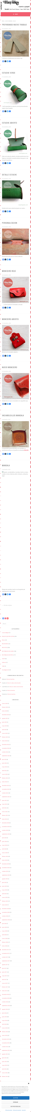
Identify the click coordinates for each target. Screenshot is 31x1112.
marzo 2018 (4, 938)
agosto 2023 (5, 718)
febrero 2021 (5, 815)
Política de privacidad (17, 1110)
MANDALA (6, 465)
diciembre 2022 (5, 744)
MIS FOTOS (4, 647)
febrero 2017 (5, 987)
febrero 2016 (5, 1031)
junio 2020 (4, 841)
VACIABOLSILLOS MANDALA (13, 415)
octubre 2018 (5, 916)
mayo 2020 (4, 845)
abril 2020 (4, 849)
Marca (3, 640)
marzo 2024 (4, 703)
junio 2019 (4, 886)
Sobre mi (4, 662)
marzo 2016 (4, 1028)
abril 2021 (4, 808)
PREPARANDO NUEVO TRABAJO (14, 24)
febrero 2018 (5, 942)
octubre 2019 (5, 871)
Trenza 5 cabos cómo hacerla (14, 683)
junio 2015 (4, 1061)
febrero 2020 (5, 856)
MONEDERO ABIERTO (10, 319)
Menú (16, 14)
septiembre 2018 (6, 919)
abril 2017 (4, 979)
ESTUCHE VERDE (8, 72)
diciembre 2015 (5, 1039)
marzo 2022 (4, 774)
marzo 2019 (4, 897)
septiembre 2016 (6, 1005)
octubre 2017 (5, 957)
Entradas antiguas (7, 605)
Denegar (15, 1102)
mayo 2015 (4, 1065)
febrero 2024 (5, 707)
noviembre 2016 (5, 998)
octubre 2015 (5, 1046)
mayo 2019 (4, 890)
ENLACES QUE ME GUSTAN (8, 636)
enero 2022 (4, 781)
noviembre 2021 (5, 789)
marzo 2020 (4, 852)
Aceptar (15, 1098)
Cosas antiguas (5, 632)
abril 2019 (4, 893)
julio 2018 (4, 923)
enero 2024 (4, 711)
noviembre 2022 (5, 748)
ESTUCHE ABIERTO (9, 122)
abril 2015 (4, 1069)
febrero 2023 (5, 737)
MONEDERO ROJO (9, 271)
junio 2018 (4, 927)
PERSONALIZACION (9, 222)
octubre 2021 (5, 793)
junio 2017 (4, 972)
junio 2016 (4, 1016)
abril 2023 (4, 729)
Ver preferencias (15, 1106)
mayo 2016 (4, 1020)
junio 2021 (4, 800)
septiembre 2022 (6, 755)
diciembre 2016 (5, 994)
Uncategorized (5, 670)
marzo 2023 (4, 733)
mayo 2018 (4, 931)
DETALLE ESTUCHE (9, 174)
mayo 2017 (4, 975)
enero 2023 (4, 740)
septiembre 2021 (6, 796)
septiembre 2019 (6, 875)
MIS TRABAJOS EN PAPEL (7, 655)
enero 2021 (4, 819)
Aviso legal (24, 1110)
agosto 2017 (5, 964)
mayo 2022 (4, 767)
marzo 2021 (4, 811)
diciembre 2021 (5, 785)
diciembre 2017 (5, 949)
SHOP (3, 658)
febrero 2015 (5, 1076)
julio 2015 (4, 1057)
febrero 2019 (5, 901)
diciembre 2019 (5, 864)
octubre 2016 (5, 1002)
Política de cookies (8, 1110)
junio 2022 (4, 763)
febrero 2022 (5, 778)
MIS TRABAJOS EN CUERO (8, 651)
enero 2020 (4, 860)
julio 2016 (4, 1013)
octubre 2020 (5, 830)
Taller (3, 666)
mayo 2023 (4, 726)
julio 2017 (4, 968)
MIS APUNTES (5, 643)
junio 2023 (4, 722)
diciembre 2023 (5, 714)
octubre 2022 (5, 752)
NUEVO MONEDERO (9, 367)
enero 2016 (4, 1035)
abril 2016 (4, 1024)
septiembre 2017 (6, 961)
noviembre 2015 (5, 1043)
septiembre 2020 (6, 834)
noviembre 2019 (5, 867)
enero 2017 (4, 990)
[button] (28, 1083)
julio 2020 (4, 837)
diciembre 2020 (5, 823)
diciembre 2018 (5, 908)
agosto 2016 (5, 1009)
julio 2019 (4, 882)
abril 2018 (4, 934)
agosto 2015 (5, 1054)
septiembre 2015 (6, 1050)
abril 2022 (4, 770)
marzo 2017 (4, 983)
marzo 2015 (4, 1072)
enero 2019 (4, 905)
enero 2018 (4, 946)
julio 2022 (4, 759)
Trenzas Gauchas (10, 679)
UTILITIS (26, 450)
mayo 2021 (4, 804)
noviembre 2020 (5, 826)
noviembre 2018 (5, 912)
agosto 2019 (5, 878)
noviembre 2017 (5, 953)
